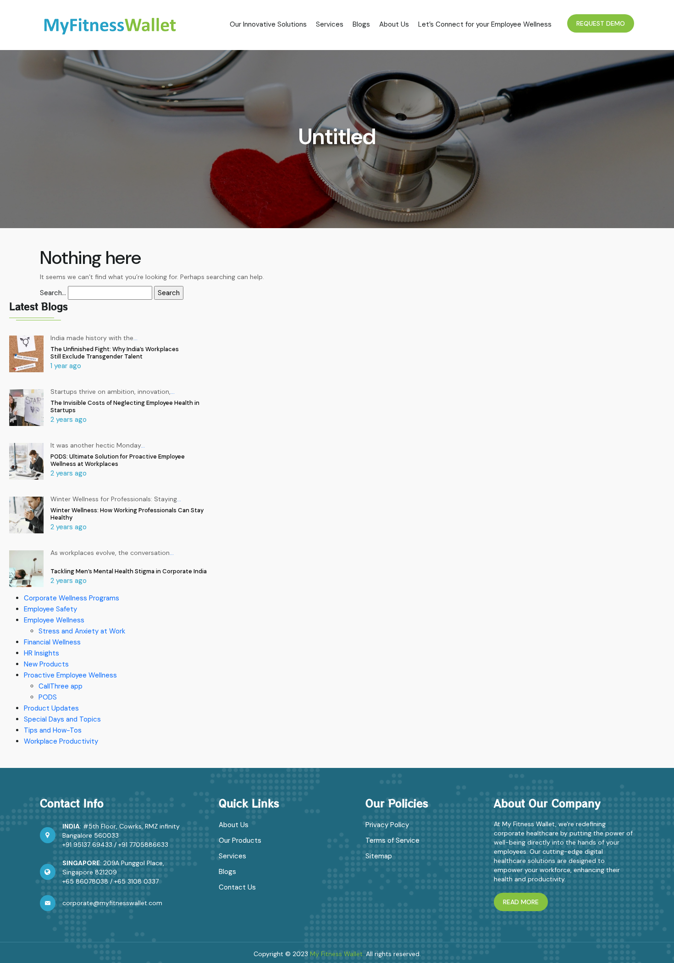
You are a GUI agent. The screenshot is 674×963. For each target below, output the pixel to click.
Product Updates (51, 708)
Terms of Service (392, 840)
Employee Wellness (54, 620)
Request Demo (600, 23)
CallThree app (61, 686)
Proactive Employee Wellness (70, 675)
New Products (46, 664)
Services (329, 24)
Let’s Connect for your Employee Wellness (485, 24)
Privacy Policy (387, 824)
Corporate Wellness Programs (71, 598)
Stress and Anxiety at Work (82, 631)
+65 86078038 (85, 881)
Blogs (361, 24)
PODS (48, 697)
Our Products (240, 840)
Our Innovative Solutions (268, 24)
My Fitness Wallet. (337, 954)
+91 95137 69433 (87, 844)
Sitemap (378, 856)
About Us (394, 24)
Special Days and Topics (62, 719)
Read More (521, 902)
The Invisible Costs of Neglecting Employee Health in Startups (124, 406)
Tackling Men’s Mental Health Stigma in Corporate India (128, 571)
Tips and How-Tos (53, 730)
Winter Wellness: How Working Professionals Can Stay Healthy (127, 513)
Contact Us (237, 887)
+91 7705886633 (143, 844)
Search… (53, 292)
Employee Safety (50, 609)
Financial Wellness (52, 642)
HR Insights (41, 653)
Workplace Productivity (61, 741)
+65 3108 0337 (136, 881)
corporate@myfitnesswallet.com (112, 903)
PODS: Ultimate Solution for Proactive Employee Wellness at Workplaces (117, 460)
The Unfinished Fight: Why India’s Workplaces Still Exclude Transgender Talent (114, 352)
